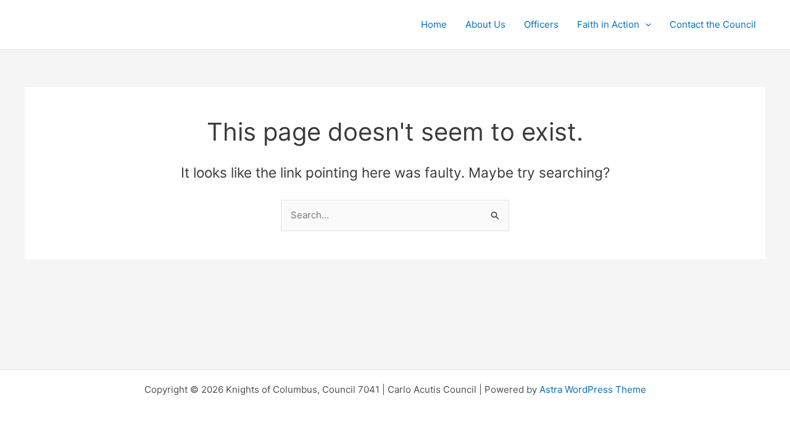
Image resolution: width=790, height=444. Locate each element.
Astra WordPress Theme (592, 389)
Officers (541, 24)
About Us (485, 24)
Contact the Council (713, 24)
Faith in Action (608, 24)
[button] (645, 24)
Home (434, 24)
